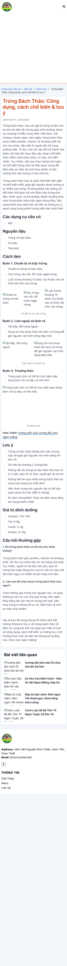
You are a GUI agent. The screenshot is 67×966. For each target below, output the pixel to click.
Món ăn (28, 89)
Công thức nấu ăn (11, 89)
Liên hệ (6, 787)
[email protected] (21, 757)
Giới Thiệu (7, 778)
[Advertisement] (33, 48)
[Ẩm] (3, 764)
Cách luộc (41, 89)
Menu (4, 783)
